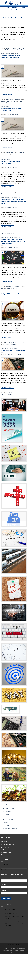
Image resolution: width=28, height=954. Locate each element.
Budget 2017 (7, 288)
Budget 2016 (7, 344)
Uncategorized (15, 53)
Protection (6, 825)
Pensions (13, 15)
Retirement (19, 15)
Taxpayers (9, 155)
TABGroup (16, 22)
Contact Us (4, 869)
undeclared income (5, 102)
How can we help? (8, 808)
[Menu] (3, 3)
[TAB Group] (16, 2)
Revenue (20, 101)
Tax (5, 155)
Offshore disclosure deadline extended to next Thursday (11, 56)
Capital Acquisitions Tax (6, 233)
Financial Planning (8, 819)
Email (2, 878)
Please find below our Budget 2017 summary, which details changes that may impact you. (13, 241)
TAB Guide (6, 814)
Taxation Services (10, 15)
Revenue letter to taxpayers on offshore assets (11, 109)
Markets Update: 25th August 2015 (13, 350)
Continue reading (7, 42)
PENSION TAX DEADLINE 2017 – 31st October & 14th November (14, 912)
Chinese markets (5, 394)
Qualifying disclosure (12, 101)
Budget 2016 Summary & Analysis (12, 294)
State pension (20, 49)
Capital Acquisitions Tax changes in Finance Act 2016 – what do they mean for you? (14, 201)
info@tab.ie (5, 854)
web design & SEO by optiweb (14, 952)
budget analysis (14, 344)
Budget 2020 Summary (10, 909)
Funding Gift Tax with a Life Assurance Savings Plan (14, 917)
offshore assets (4, 101)
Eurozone (11, 394)
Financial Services (6, 15)
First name (3, 884)
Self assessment (7, 811)
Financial (19, 192)
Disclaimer (3, 867)
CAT (13, 233)
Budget (2, 288)
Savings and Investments (10, 828)
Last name (3, 890)
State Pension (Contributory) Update (13, 18)
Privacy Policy (4, 864)
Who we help (7, 805)
